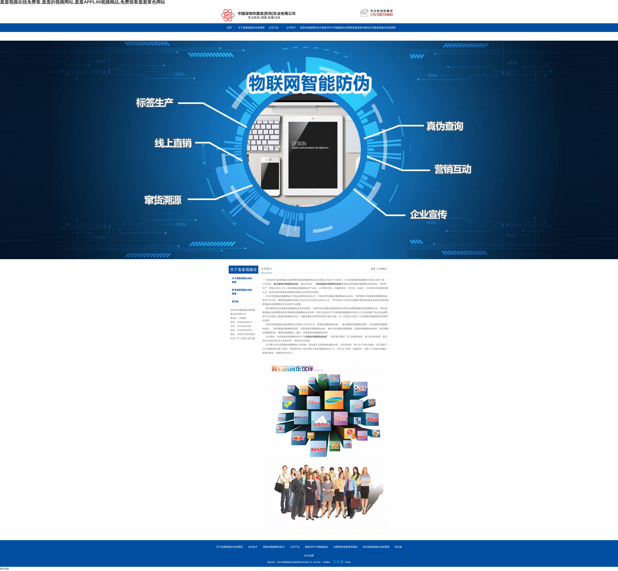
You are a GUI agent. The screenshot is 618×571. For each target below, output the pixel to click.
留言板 (229, 36)
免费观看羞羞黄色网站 (357, 27)
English (247, 36)
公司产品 (273, 27)
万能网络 (326, 562)
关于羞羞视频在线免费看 (251, 27)
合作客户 (291, 27)
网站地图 (4, 568)
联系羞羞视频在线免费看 (382, 27)
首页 (229, 27)
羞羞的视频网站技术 (311, 27)
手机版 (348, 562)
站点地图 (309, 555)
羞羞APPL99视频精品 (333, 27)
